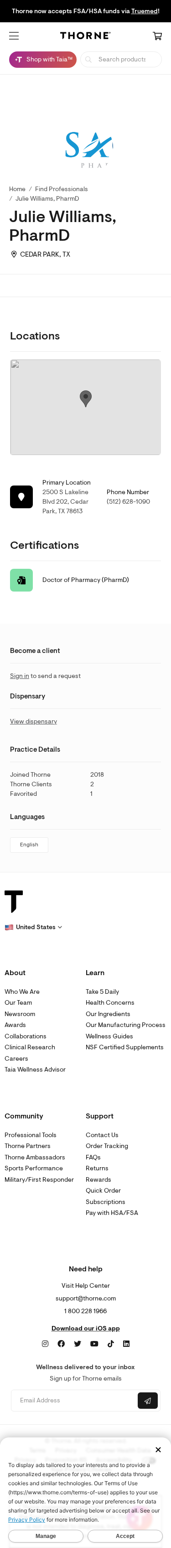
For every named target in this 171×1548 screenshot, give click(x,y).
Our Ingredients (108, 1014)
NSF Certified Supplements (125, 1047)
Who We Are (22, 992)
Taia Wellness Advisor (35, 1069)
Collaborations (26, 1036)
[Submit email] (148, 1400)
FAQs (93, 1157)
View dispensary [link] (33, 721)
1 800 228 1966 (85, 1311)
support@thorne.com (86, 1298)
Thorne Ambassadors (35, 1157)
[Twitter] (77, 1344)
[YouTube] (94, 1344)
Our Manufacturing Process (126, 1025)
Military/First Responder (39, 1180)
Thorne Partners (28, 1146)
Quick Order (103, 1190)
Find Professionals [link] (61, 189)
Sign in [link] (19, 676)
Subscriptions (105, 1202)
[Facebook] (61, 1344)
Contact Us (102, 1135)
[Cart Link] (157, 37)
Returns (97, 1168)
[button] (14, 35)
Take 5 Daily (102, 992)
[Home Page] (85, 37)
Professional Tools (31, 1135)
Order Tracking (107, 1146)
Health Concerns (110, 1003)
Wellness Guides (109, 1036)
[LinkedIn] (126, 1344)
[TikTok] (111, 1344)
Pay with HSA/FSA (112, 1213)
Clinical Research (30, 1047)
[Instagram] (45, 1344)
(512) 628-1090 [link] (128, 502)
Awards (15, 1025)
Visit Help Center (86, 1286)
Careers (16, 1058)
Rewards (98, 1180)
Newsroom (20, 1014)
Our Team (18, 1003)
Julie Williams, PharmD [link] (47, 198)
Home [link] (17, 189)
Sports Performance (34, 1168)
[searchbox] (121, 59)
